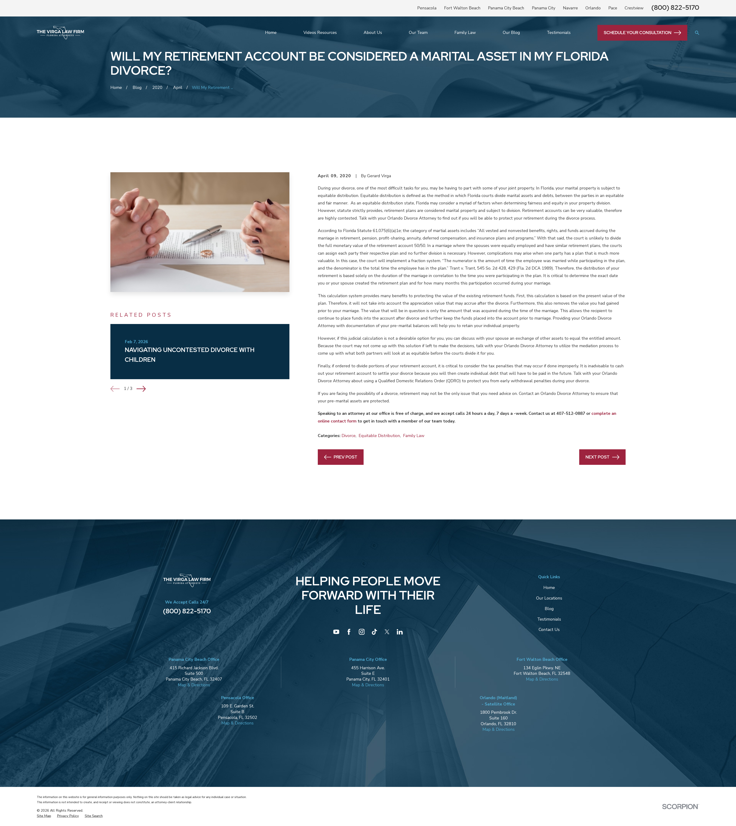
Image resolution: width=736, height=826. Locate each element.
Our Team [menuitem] (418, 32)
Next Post (598, 457)
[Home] (60, 32)
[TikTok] (374, 632)
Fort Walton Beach (462, 8)
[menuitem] (44, 816)
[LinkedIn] (400, 632)
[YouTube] (336, 632)
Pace (612, 8)
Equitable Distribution (379, 436)
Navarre (570, 8)
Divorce (349, 436)
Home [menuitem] (271, 32)
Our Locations (549, 598)
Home (549, 588)
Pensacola (426, 8)
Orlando (593, 8)
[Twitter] (387, 632)
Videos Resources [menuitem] (320, 32)
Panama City (543, 8)
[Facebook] (349, 632)
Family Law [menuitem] (465, 32)
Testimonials (549, 619)
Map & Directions (194, 685)
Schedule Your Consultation (637, 32)
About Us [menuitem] (373, 32)
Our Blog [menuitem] (511, 32)
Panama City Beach (506, 8)
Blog (549, 609)
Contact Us (549, 629)
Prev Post (345, 457)
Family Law (414, 436)
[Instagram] (362, 632)
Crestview (634, 8)
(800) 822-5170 (675, 7)
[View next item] (141, 388)
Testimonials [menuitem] (559, 32)
